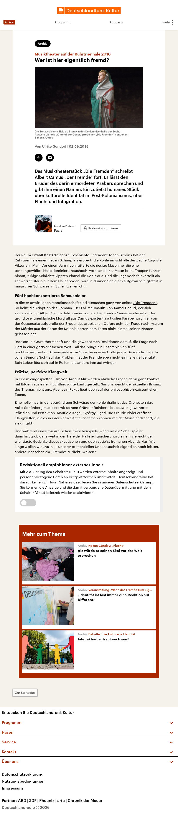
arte (62, 800)
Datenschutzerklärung (134, 482)
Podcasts (116, 22)
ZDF (33, 800)
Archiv (43, 43)
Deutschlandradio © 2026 (26, 807)
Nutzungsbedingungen (23, 781)
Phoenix (47, 800)
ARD (23, 800)
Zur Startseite (25, 692)
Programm (62, 22)
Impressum (12, 788)
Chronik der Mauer (85, 800)
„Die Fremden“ (145, 302)
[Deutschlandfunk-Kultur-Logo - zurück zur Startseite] (89, 10)
